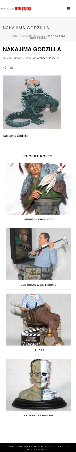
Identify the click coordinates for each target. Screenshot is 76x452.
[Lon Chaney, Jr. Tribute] (38, 254)
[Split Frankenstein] (38, 385)
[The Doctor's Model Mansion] (15, 8)
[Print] (13, 67)
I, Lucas (38, 350)
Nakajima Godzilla (33, 35)
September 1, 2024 (43, 58)
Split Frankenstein (38, 415)
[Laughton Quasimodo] (38, 189)
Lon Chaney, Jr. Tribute (38, 284)
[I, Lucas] (38, 320)
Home (14, 35)
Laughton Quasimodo (39, 219)
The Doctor (14, 58)
